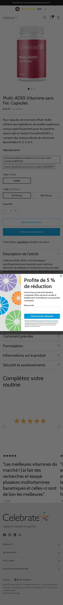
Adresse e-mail (29, 305)
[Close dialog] (61, 276)
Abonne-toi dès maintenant (42, 316)
